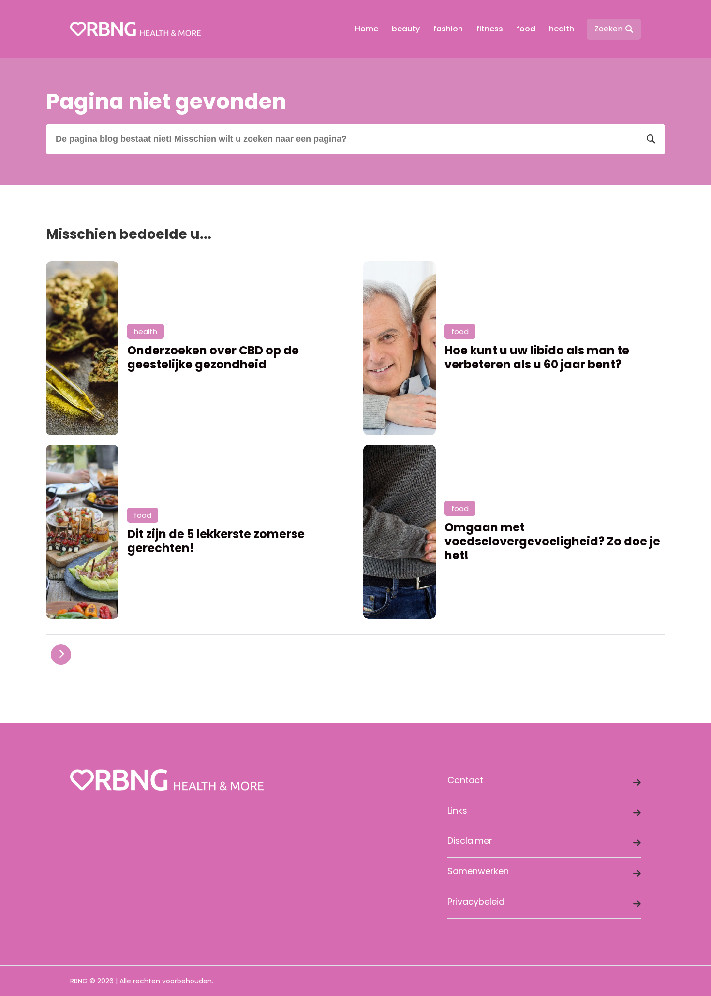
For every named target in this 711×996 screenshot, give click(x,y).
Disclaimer (469, 841)
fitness (489, 28)
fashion (448, 28)
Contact (465, 780)
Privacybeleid (475, 901)
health (561, 28)
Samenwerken (478, 871)
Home (366, 28)
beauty (406, 28)
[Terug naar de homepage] (135, 29)
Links (457, 811)
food (526, 28)
